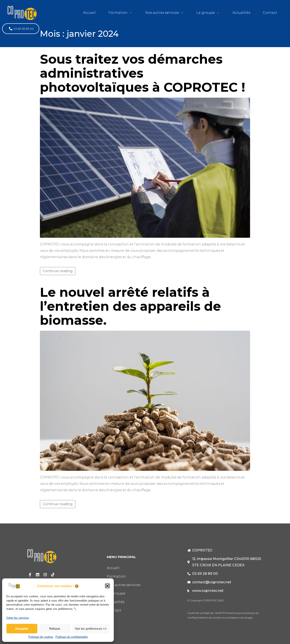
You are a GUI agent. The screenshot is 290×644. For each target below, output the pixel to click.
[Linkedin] (37, 574)
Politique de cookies (40, 637)
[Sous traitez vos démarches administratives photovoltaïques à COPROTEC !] (145, 167)
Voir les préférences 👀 (91, 628)
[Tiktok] (53, 574)
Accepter (21, 628)
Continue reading (58, 271)
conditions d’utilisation (225, 617)
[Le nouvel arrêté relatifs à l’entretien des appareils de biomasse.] (145, 400)
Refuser (54, 628)
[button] (107, 586)
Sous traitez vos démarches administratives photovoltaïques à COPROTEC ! (142, 73)
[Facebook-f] (30, 574)
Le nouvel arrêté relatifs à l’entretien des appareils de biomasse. (130, 306)
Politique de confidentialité (71, 637)
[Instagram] (45, 574)
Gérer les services (17, 617)
